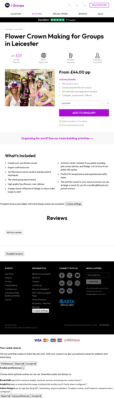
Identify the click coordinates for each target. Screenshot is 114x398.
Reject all (19, 363)
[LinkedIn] (62, 283)
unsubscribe (91, 294)
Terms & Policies (39, 299)
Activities (37, 14)
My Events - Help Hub (41, 303)
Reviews (83, 14)
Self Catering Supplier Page (41, 294)
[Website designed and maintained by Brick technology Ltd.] (104, 325)
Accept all (31, 363)
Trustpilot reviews (14, 253)
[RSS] (70, 291)
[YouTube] (77, 275)
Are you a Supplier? (40, 289)
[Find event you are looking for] (69, 5)
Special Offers (60, 14)
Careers (35, 281)
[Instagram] (77, 283)
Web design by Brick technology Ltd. (78, 325)
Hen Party (9, 274)
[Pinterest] (70, 283)
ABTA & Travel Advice (41, 274)
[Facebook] (62, 275)
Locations (16, 14)
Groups (18, 5)
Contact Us (37, 285)
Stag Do (8, 277)
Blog (100, 14)
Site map (36, 307)
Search (8, 299)
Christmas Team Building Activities (12, 294)
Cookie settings (73, 203)
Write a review (14, 232)
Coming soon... (11, 289)
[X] (70, 275)
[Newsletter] (62, 291)
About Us (36, 277)
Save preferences (20, 396)
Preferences (7, 363)
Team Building (11, 285)
